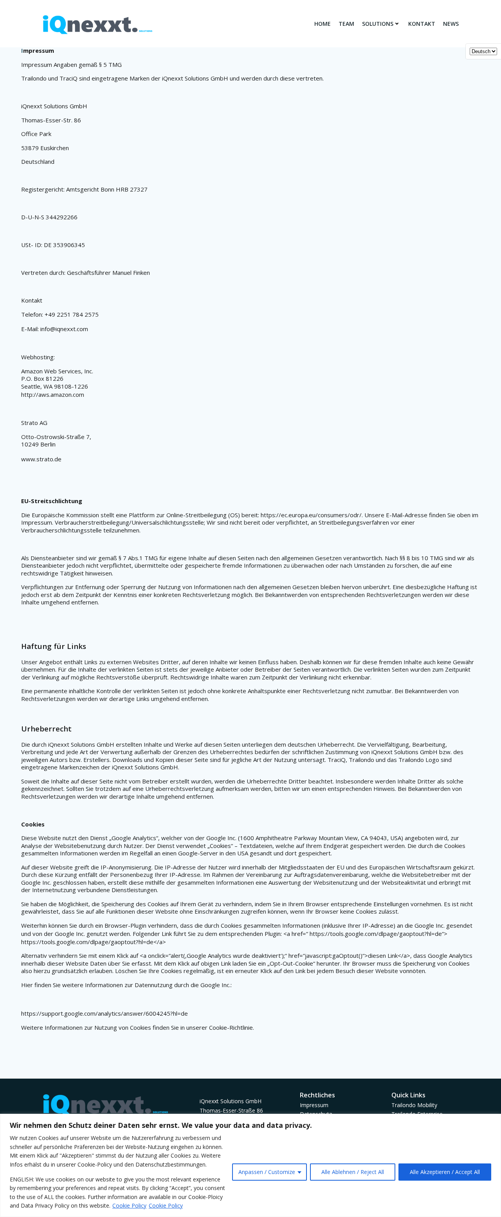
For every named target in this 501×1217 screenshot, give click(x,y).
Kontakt (421, 23)
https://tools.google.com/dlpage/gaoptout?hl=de (376, 933)
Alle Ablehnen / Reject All (352, 1172)
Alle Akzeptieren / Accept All (445, 1172)
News (451, 23)
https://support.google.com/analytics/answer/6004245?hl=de (104, 1013)
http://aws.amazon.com (52, 394)
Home (322, 23)
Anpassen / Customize (266, 1172)
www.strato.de (41, 459)
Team (346, 23)
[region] (250, 1165)
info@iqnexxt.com (64, 329)
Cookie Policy (129, 1205)
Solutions (377, 23)
